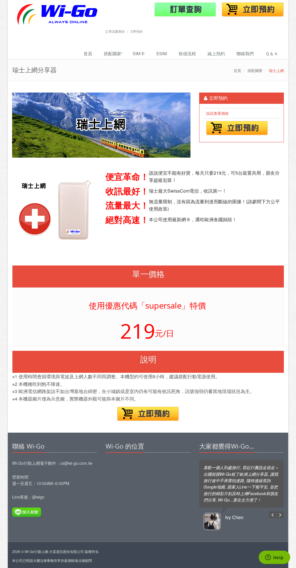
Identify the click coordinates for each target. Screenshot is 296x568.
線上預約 (216, 53)
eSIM (161, 53)
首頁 (88, 53)
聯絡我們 (245, 53)
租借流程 (187, 53)
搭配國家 (112, 53)
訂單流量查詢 (115, 31)
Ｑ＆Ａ (271, 53)
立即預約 (136, 31)
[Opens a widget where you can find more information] (274, 558)
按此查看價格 (217, 113)
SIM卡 (139, 53)
